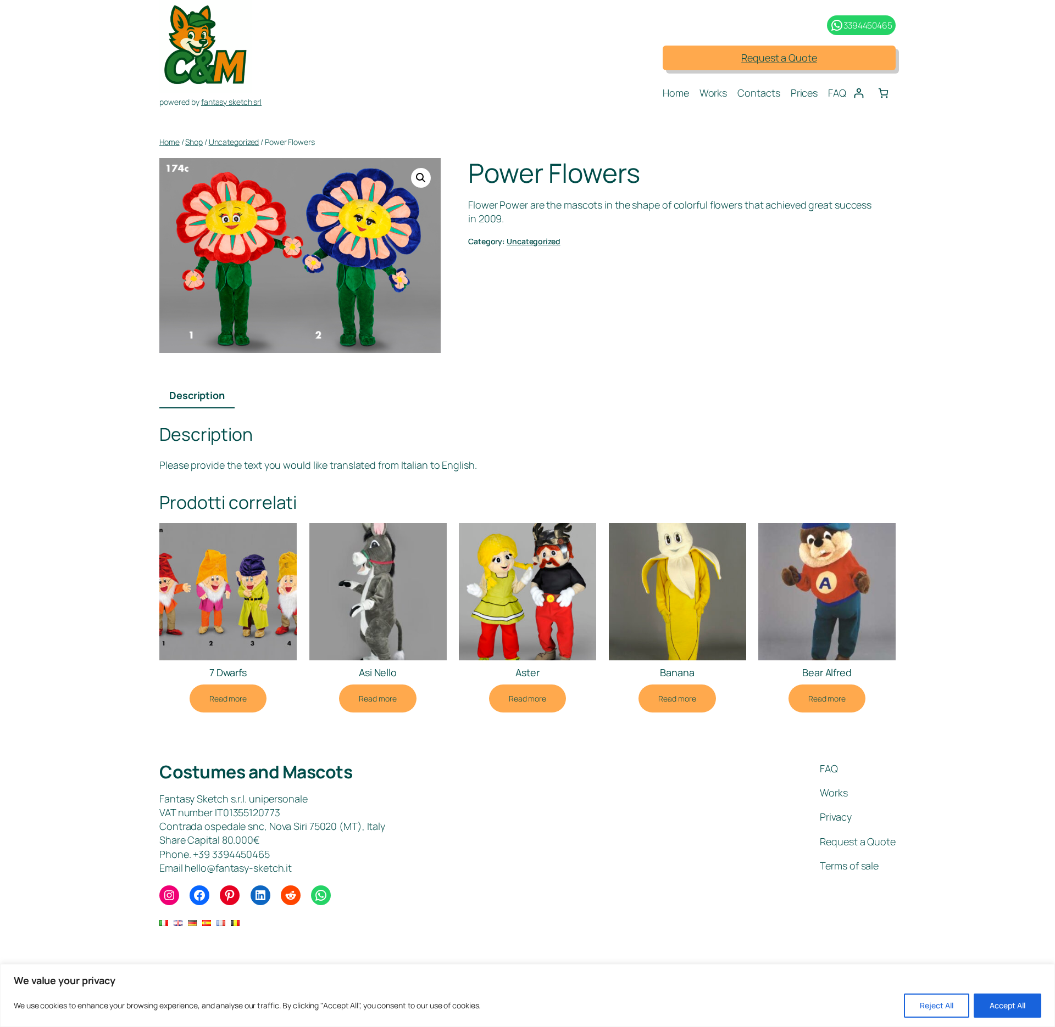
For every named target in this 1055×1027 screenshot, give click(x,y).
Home (169, 142)
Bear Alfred (827, 672)
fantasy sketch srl (231, 102)
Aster (527, 672)
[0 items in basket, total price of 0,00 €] (883, 93)
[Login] (858, 93)
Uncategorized (234, 142)
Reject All (936, 1005)
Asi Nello (378, 672)
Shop (194, 142)
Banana (677, 672)
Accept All (1007, 1005)
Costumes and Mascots (255, 772)
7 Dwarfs (228, 672)
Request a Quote (779, 57)
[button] (421, 178)
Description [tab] (197, 395)
